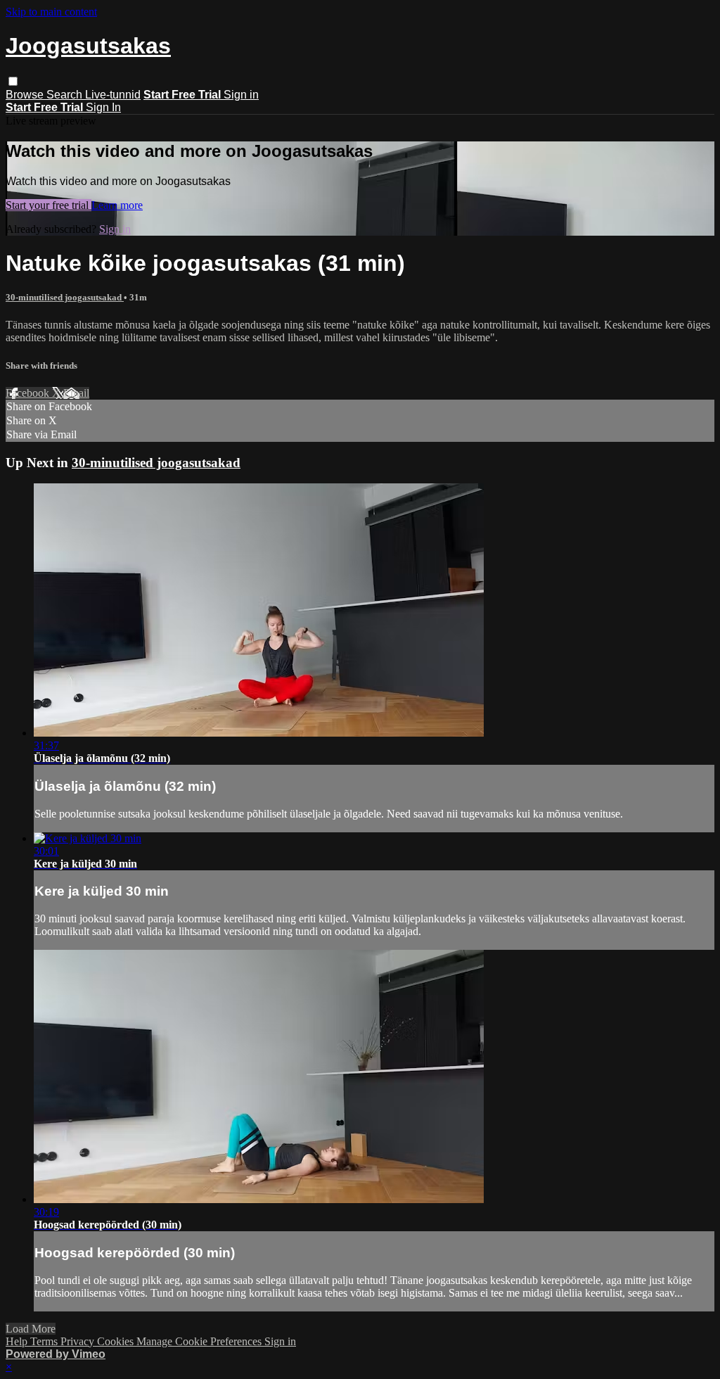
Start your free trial (48, 205)
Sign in (241, 95)
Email (76, 393)
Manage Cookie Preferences (200, 1341)
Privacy (78, 1341)
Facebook (29, 393)
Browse (26, 95)
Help (18, 1341)
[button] (13, 81)
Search (65, 95)
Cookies (116, 1341)
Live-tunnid (113, 95)
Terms (45, 1341)
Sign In (103, 107)
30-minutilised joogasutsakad (65, 297)
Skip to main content (51, 12)
